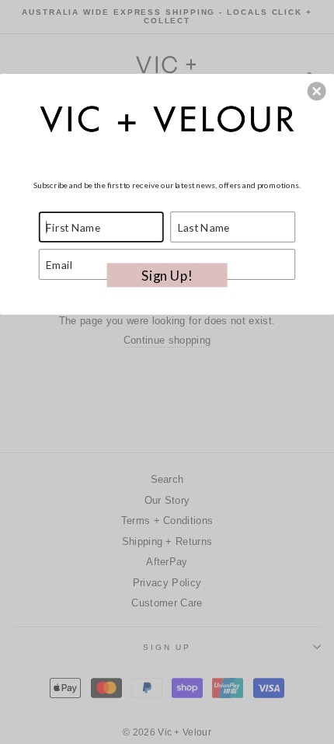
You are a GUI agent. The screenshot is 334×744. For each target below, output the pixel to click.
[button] (317, 91)
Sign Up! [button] (166, 275)
